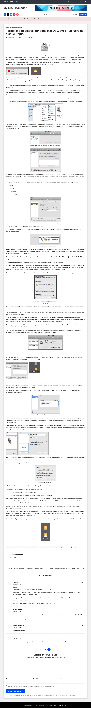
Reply (82, 582)
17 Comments (29, 37)
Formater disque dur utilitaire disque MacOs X (29, 547)
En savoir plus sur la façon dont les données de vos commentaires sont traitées (55, 695)
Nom (7, 679)
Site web (62, 679)
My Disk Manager (15, 7)
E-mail (35, 679)
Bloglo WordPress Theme (60, 705)
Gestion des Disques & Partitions (13, 27)
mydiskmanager (16, 554)
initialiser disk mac (45, 547)
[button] (83, 14)
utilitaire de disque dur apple (57, 547)
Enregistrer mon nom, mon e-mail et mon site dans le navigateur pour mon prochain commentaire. (31, 686)
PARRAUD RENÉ (17, 610)
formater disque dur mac (12, 547)
